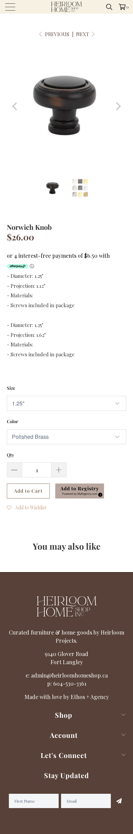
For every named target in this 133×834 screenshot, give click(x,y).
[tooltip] (99, 494)
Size (11, 388)
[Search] (109, 7)
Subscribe (118, 800)
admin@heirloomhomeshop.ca (69, 675)
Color (12, 421)
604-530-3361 (69, 683)
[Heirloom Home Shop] (66, 7)
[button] (79, 490)
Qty (10, 455)
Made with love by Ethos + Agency (67, 696)
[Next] (117, 106)
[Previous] (15, 106)
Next (83, 34)
